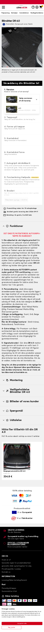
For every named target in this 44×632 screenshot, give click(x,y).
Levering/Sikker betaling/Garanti (14, 580)
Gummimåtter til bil (9, 591)
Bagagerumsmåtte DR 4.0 (15, 471)
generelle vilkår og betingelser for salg (16, 566)
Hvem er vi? (6, 560)
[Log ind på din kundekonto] (36, 7)
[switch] (5, 13)
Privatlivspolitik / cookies (11, 569)
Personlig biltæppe (9, 588)
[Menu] (8, 7)
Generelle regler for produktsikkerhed (16, 563)
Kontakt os (6, 572)
